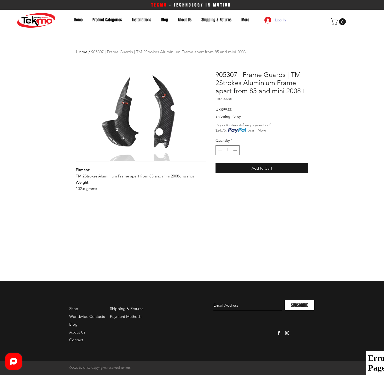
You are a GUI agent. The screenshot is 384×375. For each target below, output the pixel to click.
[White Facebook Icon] (278, 333)
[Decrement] (219, 150)
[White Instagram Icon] (287, 333)
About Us (77, 332)
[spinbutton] (227, 150)
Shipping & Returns (126, 308)
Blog (73, 324)
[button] (339, 21)
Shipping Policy (228, 116)
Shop (73, 308)
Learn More (256, 130)
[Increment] (235, 150)
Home (82, 51)
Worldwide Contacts (87, 316)
